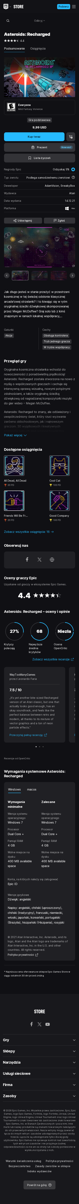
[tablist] (39, 789)
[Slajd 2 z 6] (39, 275)
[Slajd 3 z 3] (43, 746)
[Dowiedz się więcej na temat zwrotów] (73, 177)
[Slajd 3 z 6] (59, 275)
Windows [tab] (14, 789)
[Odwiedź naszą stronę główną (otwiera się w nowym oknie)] (52, 560)
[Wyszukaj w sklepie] (8, 20)
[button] (39, 435)
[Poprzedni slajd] (7, 275)
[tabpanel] (39, 832)
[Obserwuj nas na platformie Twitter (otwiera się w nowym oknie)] (39, 560)
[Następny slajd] (72, 275)
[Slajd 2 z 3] (39, 746)
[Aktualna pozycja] (20, 275)
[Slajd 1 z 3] (36, 746)
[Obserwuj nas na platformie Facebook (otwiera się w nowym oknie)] (27, 560)
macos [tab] (32, 789)
